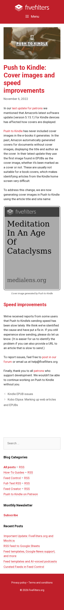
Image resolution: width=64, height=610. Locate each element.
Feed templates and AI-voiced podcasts (30, 561)
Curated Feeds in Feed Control (24, 567)
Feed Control (12, 478)
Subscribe (11, 515)
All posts (10, 467)
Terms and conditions (40, 582)
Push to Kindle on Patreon (21, 494)
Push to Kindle (13, 131)
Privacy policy (18, 582)
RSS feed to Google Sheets (22, 546)
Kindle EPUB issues (20, 394)
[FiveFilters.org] (32, 7)
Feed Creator (12, 489)
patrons (39, 371)
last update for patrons (27, 108)
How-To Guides (14, 472)
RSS (21, 467)
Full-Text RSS (12, 483)
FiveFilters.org (36, 590)
